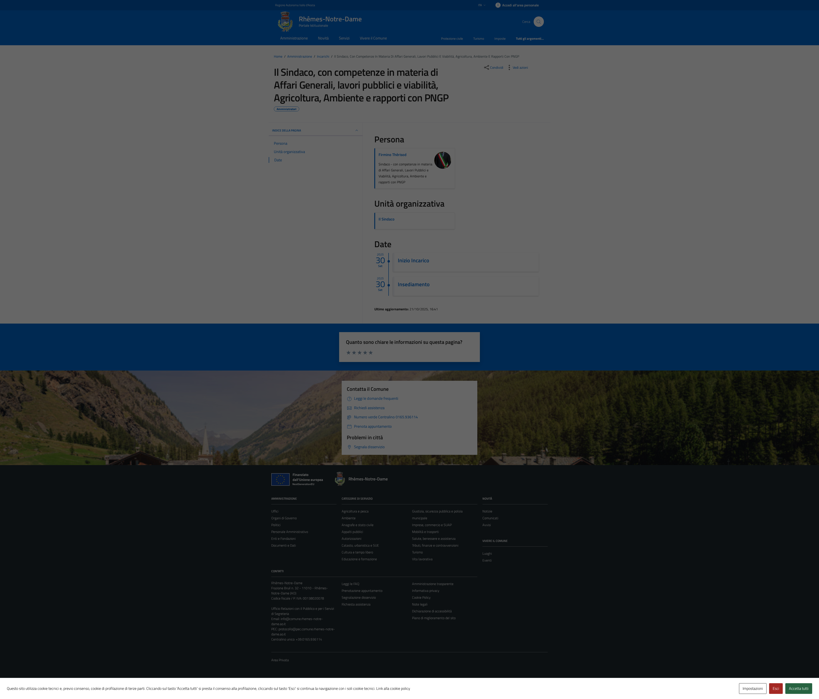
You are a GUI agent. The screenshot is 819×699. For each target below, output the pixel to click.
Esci (776, 688)
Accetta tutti (799, 688)
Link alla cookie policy (393, 688)
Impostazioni (753, 688)
